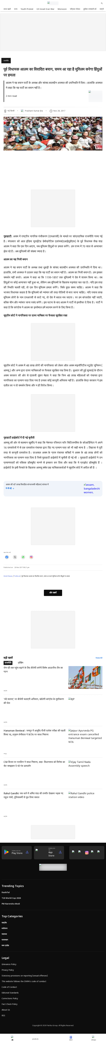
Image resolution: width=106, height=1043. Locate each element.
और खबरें (53, 592)
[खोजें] (102, 3)
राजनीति (6, 61)
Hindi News (8, 576)
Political (17, 576)
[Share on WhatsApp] (23, 557)
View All (99, 658)
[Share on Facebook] (7, 557)
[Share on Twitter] (15, 557)
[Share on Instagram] (31, 557)
